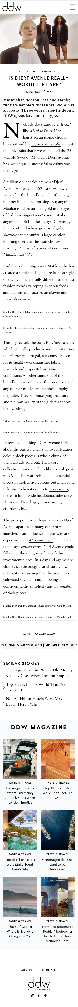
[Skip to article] (39, 39)
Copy (73, 645)
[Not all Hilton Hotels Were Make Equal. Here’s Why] (20, 830)
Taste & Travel (20, 782)
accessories (58, 489)
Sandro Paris (30, 546)
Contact (49, 970)
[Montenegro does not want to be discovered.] (58, 830)
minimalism (63, 586)
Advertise (29, 970)
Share (49, 91)
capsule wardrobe (46, 144)
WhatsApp (24, 645)
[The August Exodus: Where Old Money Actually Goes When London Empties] (20, 759)
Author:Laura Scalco (39, 634)
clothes (15, 355)
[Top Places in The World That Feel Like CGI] (58, 759)
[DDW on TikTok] (45, 995)
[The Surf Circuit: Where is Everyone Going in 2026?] (20, 897)
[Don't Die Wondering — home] (25, 6)
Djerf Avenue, (63, 342)
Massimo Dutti (41, 540)
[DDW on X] (39, 995)
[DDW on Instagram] (32, 995)
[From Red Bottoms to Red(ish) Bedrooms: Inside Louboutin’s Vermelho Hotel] (58, 897)
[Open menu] (72, 6)
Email (62, 645)
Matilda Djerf (41, 130)
